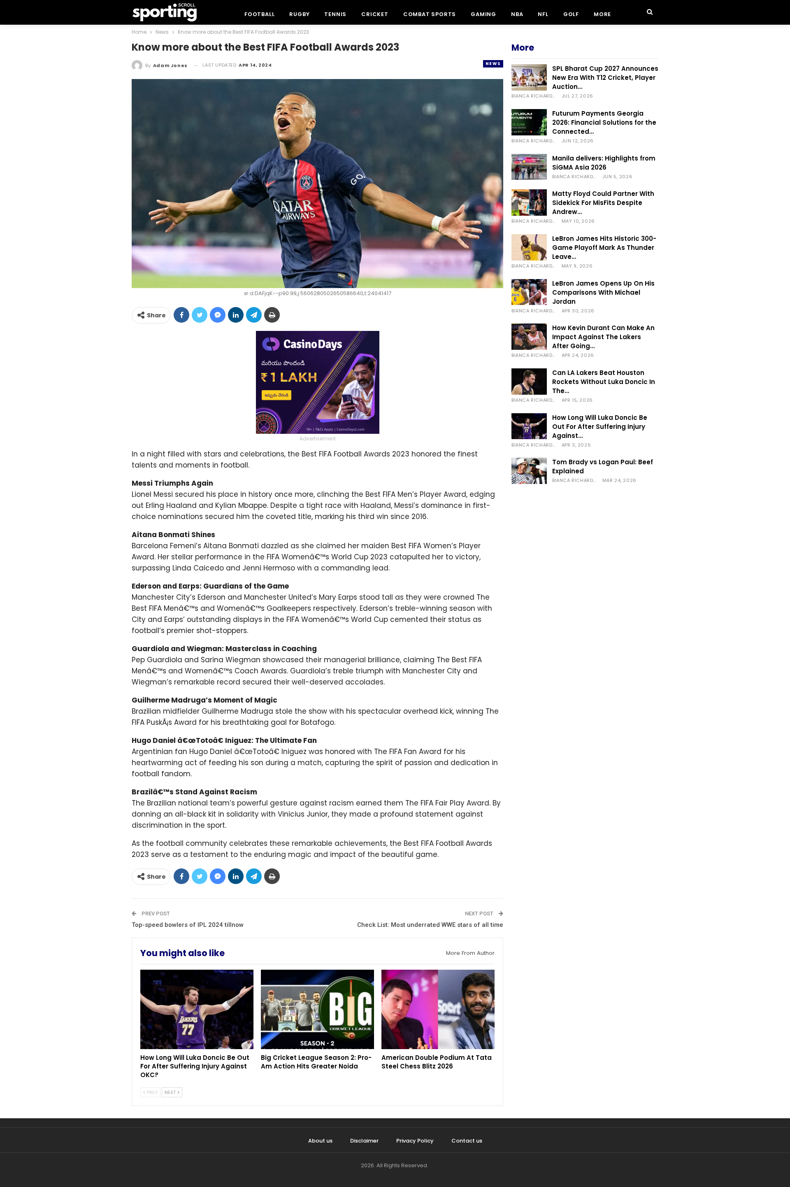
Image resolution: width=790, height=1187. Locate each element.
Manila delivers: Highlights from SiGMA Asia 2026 (603, 163)
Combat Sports (429, 14)
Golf (571, 14)
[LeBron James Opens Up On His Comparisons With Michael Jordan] (529, 292)
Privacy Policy (415, 1141)
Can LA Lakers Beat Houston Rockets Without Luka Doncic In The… (603, 381)
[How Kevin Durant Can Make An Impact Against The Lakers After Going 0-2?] (529, 337)
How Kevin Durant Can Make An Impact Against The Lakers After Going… (603, 337)
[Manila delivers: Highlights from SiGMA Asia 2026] (529, 167)
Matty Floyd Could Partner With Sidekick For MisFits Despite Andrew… (603, 202)
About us (320, 1141)
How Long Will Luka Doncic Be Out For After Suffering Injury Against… (599, 426)
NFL (543, 14)
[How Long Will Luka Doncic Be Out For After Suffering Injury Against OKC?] (196, 1009)
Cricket (374, 14)
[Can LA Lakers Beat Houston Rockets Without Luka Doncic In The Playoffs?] (529, 381)
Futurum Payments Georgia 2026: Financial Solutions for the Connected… (604, 122)
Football (259, 14)
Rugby (299, 14)
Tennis (335, 14)
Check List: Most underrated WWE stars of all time (430, 925)
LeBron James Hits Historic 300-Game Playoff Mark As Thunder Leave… (604, 247)
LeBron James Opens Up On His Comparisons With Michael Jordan (603, 292)
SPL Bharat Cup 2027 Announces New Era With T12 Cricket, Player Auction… (605, 77)
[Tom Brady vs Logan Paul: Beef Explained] (529, 471)
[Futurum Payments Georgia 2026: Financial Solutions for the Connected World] (529, 122)
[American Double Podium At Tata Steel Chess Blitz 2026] (438, 1009)
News (493, 64)
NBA (517, 14)
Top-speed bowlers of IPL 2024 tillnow (188, 925)
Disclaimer (364, 1141)
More (602, 14)
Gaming (483, 14)
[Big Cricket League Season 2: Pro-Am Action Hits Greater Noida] (317, 1009)
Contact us (466, 1141)
